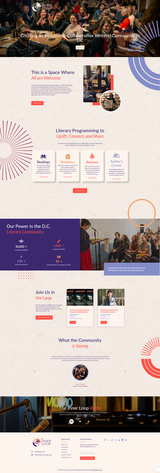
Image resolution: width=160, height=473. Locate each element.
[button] (34, 371)
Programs (103, 7)
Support (114, 7)
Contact (122, 7)
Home (89, 7)
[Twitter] (108, 440)
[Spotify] (71, 422)
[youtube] (80, 424)
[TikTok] (112, 440)
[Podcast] (88, 424)
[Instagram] (115, 440)
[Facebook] (105, 440)
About (95, 7)
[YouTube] (119, 440)
